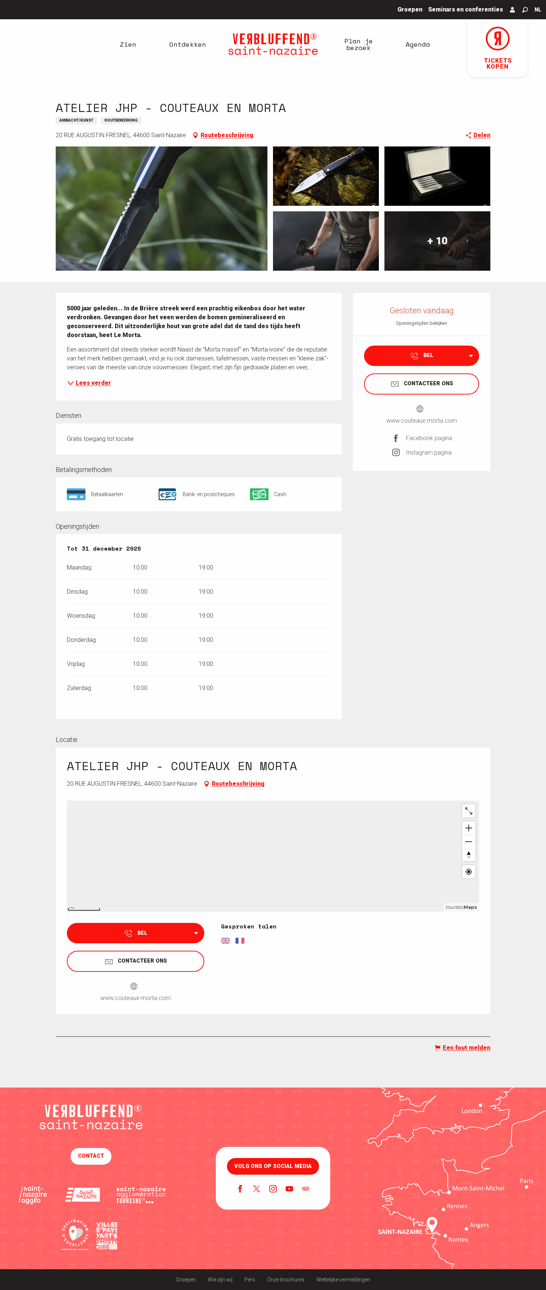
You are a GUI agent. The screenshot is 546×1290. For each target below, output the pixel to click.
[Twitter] (256, 1189)
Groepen (186, 1280)
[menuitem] (128, 44)
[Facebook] (240, 1189)
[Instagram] (273, 1189)
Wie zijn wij (220, 1280)
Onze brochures (286, 1280)
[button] (525, 10)
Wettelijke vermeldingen (343, 1280)
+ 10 (438, 241)
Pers (249, 1280)
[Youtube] (289, 1189)
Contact (91, 1156)
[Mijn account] (512, 10)
